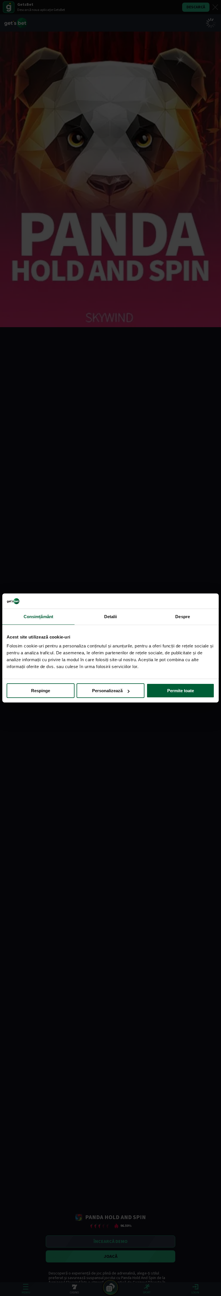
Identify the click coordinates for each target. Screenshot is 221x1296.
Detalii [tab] (110, 616)
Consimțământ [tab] (38, 616)
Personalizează (107, 690)
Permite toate (180, 690)
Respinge (40, 690)
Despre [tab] (182, 616)
